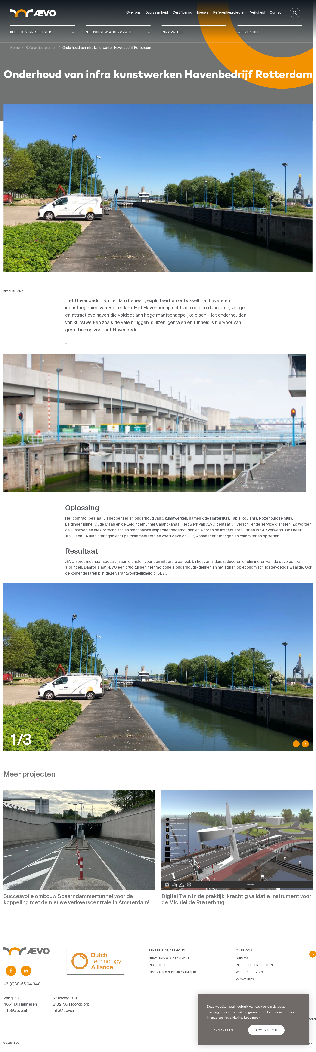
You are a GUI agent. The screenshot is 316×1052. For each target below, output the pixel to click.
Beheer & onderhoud (31, 32)
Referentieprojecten (229, 12)
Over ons (133, 12)
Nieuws (202, 12)
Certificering (182, 12)
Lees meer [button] (252, 1017)
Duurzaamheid (156, 12)
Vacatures (245, 979)
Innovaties (172, 32)
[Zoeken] (295, 13)
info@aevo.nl (15, 1010)
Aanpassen (223, 1030)
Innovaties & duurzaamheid (172, 972)
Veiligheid (257, 12)
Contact (276, 12)
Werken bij (248, 32)
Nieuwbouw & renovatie (109, 32)
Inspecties (157, 964)
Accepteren (266, 1030)
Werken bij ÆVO (249, 972)
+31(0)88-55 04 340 (21, 984)
